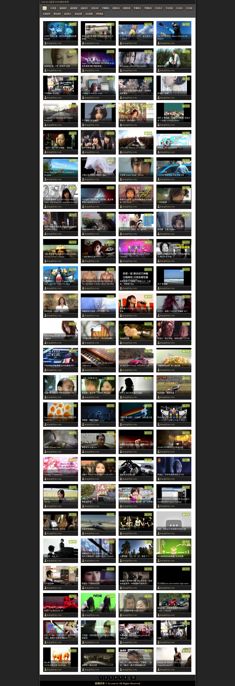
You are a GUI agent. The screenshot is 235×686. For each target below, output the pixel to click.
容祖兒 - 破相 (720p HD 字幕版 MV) (172, 311)
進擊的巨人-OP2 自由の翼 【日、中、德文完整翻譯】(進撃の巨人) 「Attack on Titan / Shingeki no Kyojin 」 (98, 555)
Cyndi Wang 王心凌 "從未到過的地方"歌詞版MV (60, 337)
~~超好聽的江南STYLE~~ (93, 257)
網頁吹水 (116, 8)
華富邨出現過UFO (89, 447)
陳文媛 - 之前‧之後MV (166, 229)
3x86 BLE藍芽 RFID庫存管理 (55, 2)
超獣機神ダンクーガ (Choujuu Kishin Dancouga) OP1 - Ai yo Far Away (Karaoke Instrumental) (59, 282)
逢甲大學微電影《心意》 (92, 148)
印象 (159, 638)
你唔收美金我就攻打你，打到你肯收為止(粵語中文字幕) (173, 255)
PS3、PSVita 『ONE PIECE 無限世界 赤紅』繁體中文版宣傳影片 (59, 636)
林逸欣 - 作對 (163, 93)
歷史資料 (57, 14)
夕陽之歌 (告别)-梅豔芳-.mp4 (94, 175)
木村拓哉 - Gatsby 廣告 (53, 311)
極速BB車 (161, 66)
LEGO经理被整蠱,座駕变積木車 (170, 175)
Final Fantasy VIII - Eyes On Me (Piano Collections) (97, 364)
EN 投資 (189, 8)
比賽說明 (46, 14)
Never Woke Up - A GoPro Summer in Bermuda (59, 173)
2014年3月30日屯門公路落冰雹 (170, 447)
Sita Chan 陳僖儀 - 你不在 (54, 529)
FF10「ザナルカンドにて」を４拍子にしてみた (136, 37)
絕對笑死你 (86, 502)
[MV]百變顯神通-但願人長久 (132, 611)
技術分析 (95, 8)
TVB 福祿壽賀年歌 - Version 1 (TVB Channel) (134, 255)
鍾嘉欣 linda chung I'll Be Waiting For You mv (59, 500)
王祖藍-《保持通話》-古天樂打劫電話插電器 (98, 636)
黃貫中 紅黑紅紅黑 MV (54, 611)
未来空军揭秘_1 (88, 529)
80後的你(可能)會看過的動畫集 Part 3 (59, 366)
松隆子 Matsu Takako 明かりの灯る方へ (98, 474)
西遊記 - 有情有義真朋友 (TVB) (170, 474)
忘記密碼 (89, 14)
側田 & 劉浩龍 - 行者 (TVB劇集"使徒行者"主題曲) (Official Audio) (173, 119)
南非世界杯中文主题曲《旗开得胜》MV (135, 445)
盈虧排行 (84, 8)
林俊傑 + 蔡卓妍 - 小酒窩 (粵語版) (96, 393)
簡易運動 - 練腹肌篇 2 (166, 393)
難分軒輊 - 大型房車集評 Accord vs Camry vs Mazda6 (171, 609)
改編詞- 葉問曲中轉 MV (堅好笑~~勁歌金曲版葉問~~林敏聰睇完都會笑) (136, 582)
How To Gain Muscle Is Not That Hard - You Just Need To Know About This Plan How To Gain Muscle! (98, 282)
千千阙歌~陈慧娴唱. (90, 120)
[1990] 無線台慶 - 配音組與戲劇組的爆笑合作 (60, 37)
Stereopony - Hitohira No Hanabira (133, 66)
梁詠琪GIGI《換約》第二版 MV (133, 229)
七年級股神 (49, 583)
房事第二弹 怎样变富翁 (167, 148)
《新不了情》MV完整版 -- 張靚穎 (58, 148)
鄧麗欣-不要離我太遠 (91, 583)
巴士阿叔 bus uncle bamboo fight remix (173, 583)
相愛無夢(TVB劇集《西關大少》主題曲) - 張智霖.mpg (135, 282)
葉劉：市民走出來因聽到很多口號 (171, 529)
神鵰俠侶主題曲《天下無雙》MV (96, 311)
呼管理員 (99, 14)
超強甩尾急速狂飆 (127, 474)
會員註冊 (78, 14)
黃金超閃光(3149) (54, 43)
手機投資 (148, 8)
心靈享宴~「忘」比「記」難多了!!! (134, 556)
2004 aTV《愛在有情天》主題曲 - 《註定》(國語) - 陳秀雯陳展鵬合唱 (136, 663)
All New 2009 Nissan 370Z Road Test (134, 366)
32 (133, 677)
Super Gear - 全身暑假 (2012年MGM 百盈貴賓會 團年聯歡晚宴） (98, 64)
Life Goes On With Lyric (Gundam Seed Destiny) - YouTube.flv (59, 473)
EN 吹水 (179, 8)
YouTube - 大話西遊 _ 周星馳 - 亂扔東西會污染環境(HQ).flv (97, 200)
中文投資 (169, 8)
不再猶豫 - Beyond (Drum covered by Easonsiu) (135, 636)
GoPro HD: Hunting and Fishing (132, 148)
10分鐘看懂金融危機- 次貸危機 (170, 556)
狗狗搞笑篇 (124, 338)
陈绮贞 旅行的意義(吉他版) (131, 393)
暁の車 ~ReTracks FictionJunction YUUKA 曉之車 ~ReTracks (57, 663)
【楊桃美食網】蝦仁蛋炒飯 (168, 366)
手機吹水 (137, 8)
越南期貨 (73, 8)
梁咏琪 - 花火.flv (51, 556)
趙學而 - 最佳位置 (89, 665)
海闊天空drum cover (52, 447)
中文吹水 (158, 8)
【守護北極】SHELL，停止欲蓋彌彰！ (98, 338)
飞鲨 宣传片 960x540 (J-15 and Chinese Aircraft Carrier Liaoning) (60, 255)
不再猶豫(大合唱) (51, 93)
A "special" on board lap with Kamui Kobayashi (58, 119)
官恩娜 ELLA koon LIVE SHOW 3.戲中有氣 (136, 309)
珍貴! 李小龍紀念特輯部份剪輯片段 (59, 393)
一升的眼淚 (162, 202)
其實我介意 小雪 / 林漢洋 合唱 (57, 66)
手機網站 (105, 8)
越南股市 (63, 8)
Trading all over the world (92, 93)
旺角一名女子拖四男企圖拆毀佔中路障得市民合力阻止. (60, 228)
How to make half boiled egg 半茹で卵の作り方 (60, 418)
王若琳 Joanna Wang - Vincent (132, 175)
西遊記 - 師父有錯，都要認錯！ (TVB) (173, 338)
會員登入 (67, 14)
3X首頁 (53, 8)
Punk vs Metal (87, 611)
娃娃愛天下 (124, 529)
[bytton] (45, 8)
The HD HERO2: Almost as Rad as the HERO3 (172, 37)
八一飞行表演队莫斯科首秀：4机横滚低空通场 (135, 91)
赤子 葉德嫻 (162, 284)
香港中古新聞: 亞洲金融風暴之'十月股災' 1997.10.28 (136, 200)
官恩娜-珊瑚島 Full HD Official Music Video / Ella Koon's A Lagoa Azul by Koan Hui (60, 201)
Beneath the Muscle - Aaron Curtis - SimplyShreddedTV (171, 663)
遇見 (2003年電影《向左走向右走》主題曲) (98, 37)
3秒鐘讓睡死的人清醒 (91, 229)
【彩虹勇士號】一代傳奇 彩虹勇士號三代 (136, 418)
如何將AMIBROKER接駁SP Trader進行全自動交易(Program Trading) (173, 500)
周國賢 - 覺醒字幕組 (90, 420)
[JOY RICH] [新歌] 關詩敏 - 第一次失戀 (136, 502)
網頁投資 (126, 8)
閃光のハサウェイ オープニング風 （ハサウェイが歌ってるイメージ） (172, 418)
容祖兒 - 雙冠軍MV (128, 120)
